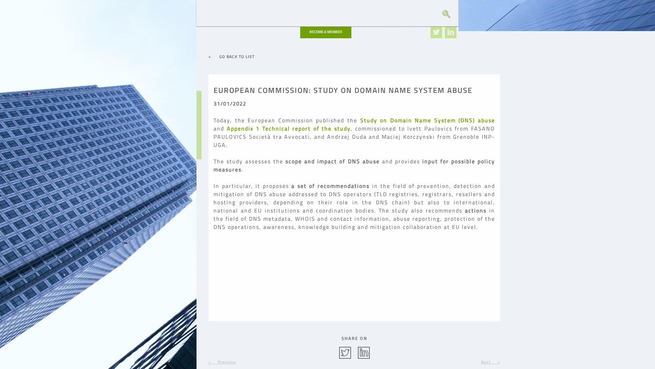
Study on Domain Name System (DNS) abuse (427, 120)
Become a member (325, 32)
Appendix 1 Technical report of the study (289, 128)
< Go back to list (231, 56)
